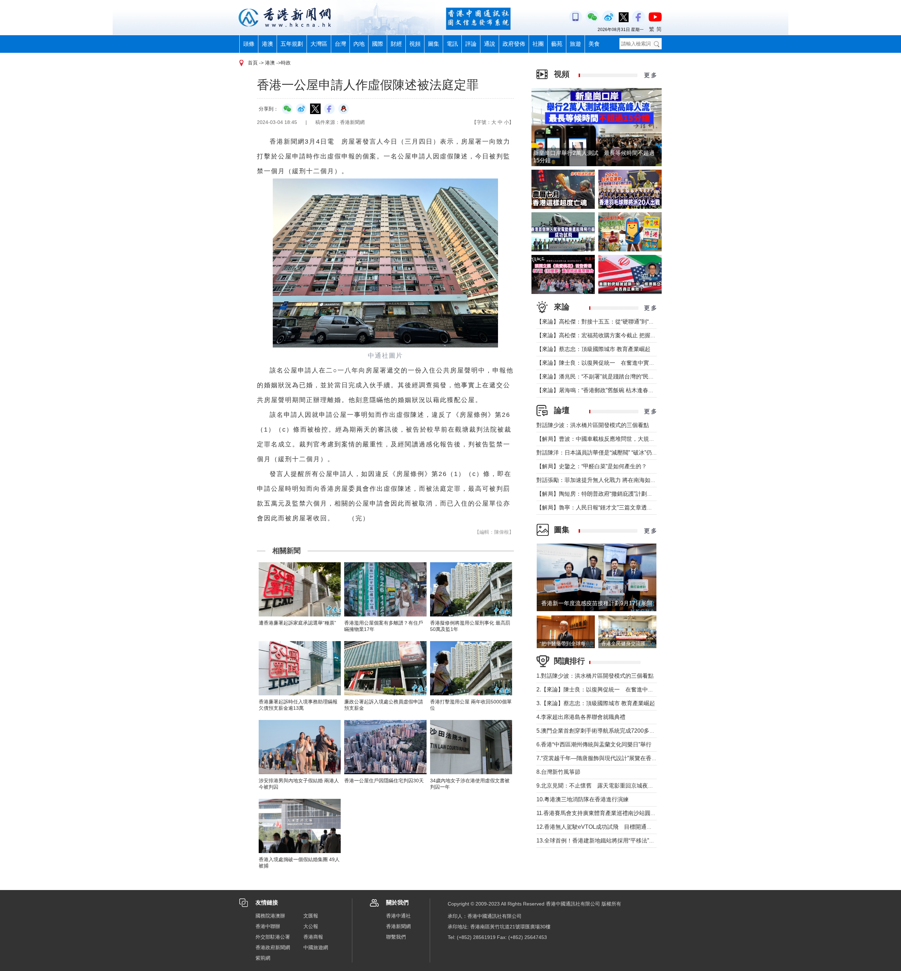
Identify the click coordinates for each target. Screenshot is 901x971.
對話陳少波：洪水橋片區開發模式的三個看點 (592, 425)
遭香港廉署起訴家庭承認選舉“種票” (297, 623)
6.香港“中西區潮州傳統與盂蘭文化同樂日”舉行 (593, 744)
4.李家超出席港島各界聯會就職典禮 (580, 717)
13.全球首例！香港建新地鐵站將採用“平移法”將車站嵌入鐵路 (612, 841)
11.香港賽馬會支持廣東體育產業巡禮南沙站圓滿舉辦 (601, 813)
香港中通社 (398, 916)
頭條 (248, 44)
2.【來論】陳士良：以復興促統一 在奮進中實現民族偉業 (609, 690)
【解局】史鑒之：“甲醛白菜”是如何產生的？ (591, 466)
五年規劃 (292, 44)
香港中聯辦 (268, 926)
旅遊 (575, 44)
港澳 (267, 44)
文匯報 (310, 916)
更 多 (650, 75)
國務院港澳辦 (270, 916)
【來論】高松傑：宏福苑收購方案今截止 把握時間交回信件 (610, 335)
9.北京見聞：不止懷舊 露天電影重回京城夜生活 (597, 786)
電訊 (452, 44)
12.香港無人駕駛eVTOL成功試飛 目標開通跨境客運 (602, 827)
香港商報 (313, 937)
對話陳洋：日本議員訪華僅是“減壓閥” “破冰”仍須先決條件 (608, 453)
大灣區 (318, 44)
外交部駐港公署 (273, 937)
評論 (471, 44)
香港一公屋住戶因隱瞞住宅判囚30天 (384, 780)
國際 (377, 44)
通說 (489, 44)
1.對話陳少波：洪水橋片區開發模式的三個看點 (595, 676)
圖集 (433, 44)
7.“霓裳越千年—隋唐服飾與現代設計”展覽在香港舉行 (602, 758)
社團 (538, 44)
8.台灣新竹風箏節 (558, 772)
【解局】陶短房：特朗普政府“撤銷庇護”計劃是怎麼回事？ (608, 494)
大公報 (310, 926)
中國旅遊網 (315, 947)
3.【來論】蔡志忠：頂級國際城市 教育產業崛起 (595, 703)
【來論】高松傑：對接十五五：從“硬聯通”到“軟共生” (601, 322)
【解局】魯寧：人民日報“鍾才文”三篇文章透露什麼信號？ (608, 507)
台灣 (340, 44)
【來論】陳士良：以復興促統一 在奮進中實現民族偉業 (606, 363)
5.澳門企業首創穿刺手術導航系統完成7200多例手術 (601, 731)
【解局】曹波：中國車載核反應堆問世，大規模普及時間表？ (612, 439)
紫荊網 (263, 958)
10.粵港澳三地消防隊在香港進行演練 (582, 799)
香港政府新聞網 (273, 947)
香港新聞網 (398, 926)
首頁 (253, 62)
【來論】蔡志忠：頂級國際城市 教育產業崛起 (593, 349)
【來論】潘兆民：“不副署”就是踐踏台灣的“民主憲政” (601, 377)
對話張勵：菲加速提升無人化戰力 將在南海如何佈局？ (604, 480)
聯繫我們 (396, 937)
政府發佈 (514, 44)
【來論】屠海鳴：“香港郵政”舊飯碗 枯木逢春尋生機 (600, 390)
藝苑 (556, 44)
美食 (594, 44)
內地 (359, 44)
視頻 (415, 44)
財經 (396, 44)
